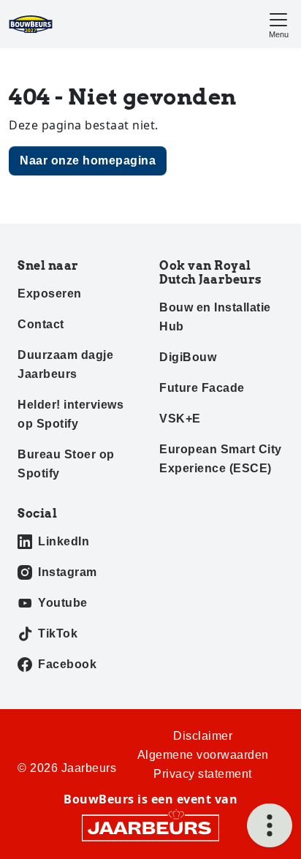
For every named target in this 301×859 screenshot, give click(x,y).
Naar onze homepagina (88, 160)
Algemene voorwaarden (203, 755)
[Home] (31, 24)
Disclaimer (202, 736)
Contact (41, 324)
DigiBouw (187, 357)
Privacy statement (202, 774)
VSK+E (180, 418)
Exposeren (50, 293)
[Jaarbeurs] (150, 827)
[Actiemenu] (269, 825)
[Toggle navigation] (278, 24)
